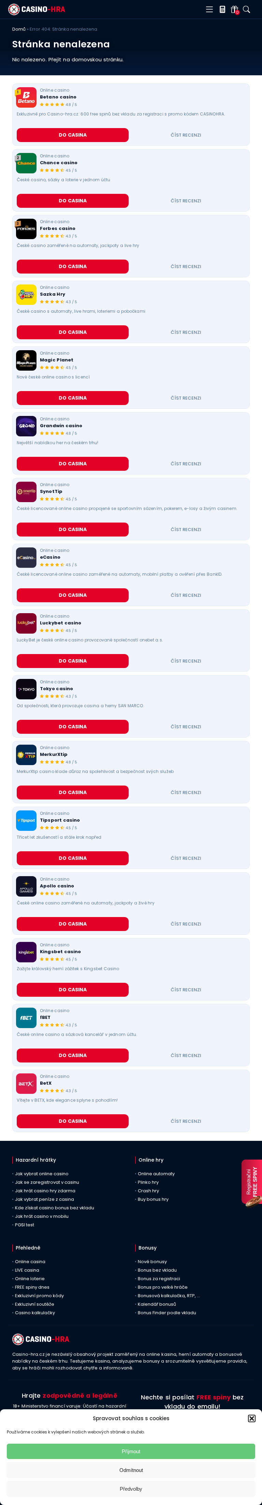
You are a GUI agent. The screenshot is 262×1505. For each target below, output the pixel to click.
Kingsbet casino (60, 952)
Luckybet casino (61, 623)
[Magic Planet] (26, 360)
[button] (251, 1418)
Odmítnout (131, 1470)
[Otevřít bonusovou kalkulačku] (221, 9)
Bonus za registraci (159, 1278)
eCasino (50, 557)
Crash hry (148, 1191)
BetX (46, 1083)
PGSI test (24, 1225)
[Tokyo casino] (26, 689)
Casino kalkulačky (35, 1312)
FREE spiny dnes (32, 1287)
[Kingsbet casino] (26, 952)
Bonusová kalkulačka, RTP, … (169, 1295)
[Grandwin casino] (26, 426)
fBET (45, 1017)
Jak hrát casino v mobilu (42, 1216)
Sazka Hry (52, 294)
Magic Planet (56, 360)
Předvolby (131, 1489)
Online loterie (30, 1278)
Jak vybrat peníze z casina (44, 1199)
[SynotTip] (26, 492)
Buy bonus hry (153, 1199)
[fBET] (26, 1018)
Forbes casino (57, 229)
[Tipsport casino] (26, 820)
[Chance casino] (26, 163)
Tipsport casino (60, 820)
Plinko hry (148, 1182)
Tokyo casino (56, 689)
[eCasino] (26, 557)
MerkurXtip (54, 754)
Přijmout (131, 1451)
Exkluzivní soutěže (34, 1304)
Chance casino (58, 163)
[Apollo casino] (26, 886)
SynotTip (51, 491)
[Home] (36, 13)
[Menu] (209, 9)
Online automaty (156, 1173)
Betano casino (58, 97)
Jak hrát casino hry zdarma (45, 1191)
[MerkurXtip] (26, 755)
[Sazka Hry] (26, 294)
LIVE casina (27, 1270)
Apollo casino (57, 886)
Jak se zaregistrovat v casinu (47, 1182)
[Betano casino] (26, 97)
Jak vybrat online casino (42, 1173)
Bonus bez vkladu (157, 1270)
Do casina (73, 134)
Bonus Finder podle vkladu (167, 1312)
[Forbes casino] (26, 229)
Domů (19, 29)
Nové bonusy (152, 1261)
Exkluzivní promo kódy (39, 1295)
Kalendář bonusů (157, 1304)
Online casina (30, 1261)
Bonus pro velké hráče (163, 1287)
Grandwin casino (61, 426)
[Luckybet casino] (26, 623)
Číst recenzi (186, 135)
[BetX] (26, 1083)
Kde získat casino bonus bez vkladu (54, 1208)
